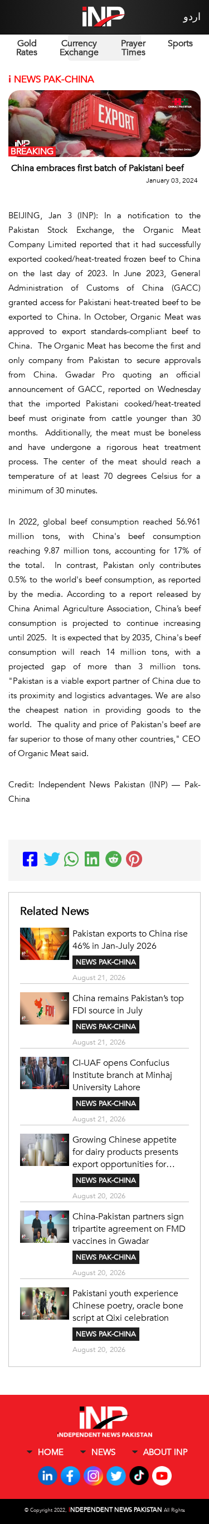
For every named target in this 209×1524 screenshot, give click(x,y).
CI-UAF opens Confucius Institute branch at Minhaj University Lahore (122, 1075)
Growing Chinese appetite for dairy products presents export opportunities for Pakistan (125, 1152)
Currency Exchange (79, 47)
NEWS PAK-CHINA (106, 962)
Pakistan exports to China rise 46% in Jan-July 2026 (130, 940)
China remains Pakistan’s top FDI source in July (128, 1004)
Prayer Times (133, 47)
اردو (192, 17)
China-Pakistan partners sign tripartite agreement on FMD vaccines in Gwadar (129, 1229)
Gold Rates (26, 47)
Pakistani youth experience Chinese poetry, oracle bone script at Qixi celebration (127, 1305)
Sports (180, 43)
